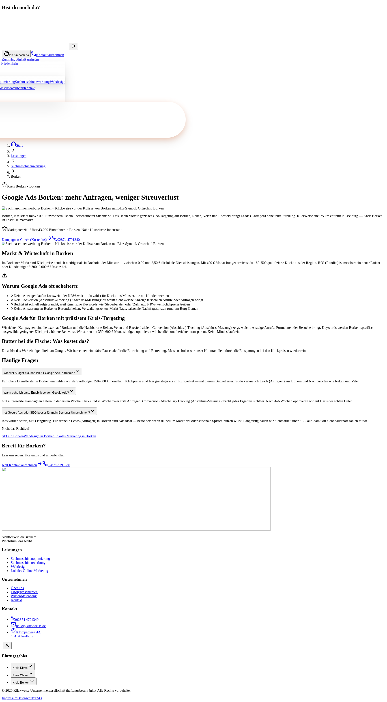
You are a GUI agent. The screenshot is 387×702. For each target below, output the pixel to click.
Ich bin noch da (19, 55)
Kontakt (29, 88)
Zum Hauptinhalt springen (20, 59)
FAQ (38, 698)
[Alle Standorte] (2, 647)
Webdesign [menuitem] (57, 82)
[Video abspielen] (73, 46)
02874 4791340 (68, 240)
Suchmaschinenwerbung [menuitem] (32, 82)
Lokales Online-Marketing (29, 571)
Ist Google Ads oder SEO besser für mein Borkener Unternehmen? (47, 412)
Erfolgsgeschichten (24, 592)
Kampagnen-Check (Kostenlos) (24, 240)
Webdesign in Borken (39, 436)
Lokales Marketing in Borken (75, 436)
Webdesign (18, 567)
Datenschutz (26, 698)
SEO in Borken (13, 436)
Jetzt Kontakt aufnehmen (19, 465)
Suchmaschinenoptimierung (30, 558)
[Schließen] (7, 645)
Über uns (17, 588)
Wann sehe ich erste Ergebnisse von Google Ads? (36, 392)
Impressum (9, 698)
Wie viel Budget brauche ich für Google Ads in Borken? (39, 373)
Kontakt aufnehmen (50, 55)
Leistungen (18, 156)
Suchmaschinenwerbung (28, 166)
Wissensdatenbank (24, 596)
